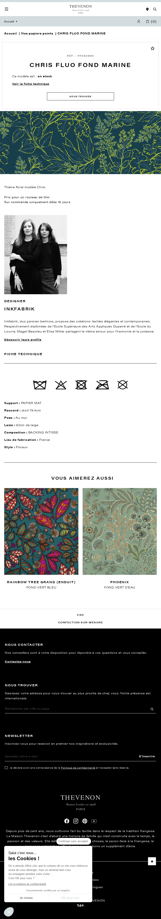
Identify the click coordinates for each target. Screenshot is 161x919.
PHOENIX (119, 582)
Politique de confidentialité (78, 767)
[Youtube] (94, 821)
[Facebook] (66, 821)
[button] (9, 912)
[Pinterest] (84, 821)
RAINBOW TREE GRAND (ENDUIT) (41, 582)
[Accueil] (80, 9)
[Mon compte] (138, 21)
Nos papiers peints (37, 33)
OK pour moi (70, 897)
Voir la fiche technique (30, 83)
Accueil (9, 21)
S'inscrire (147, 756)
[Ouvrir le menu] (6, 9)
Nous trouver (80, 96)
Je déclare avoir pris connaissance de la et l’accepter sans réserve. (69, 767)
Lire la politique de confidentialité (27, 884)
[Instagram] (75, 821)
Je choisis (26, 897)
